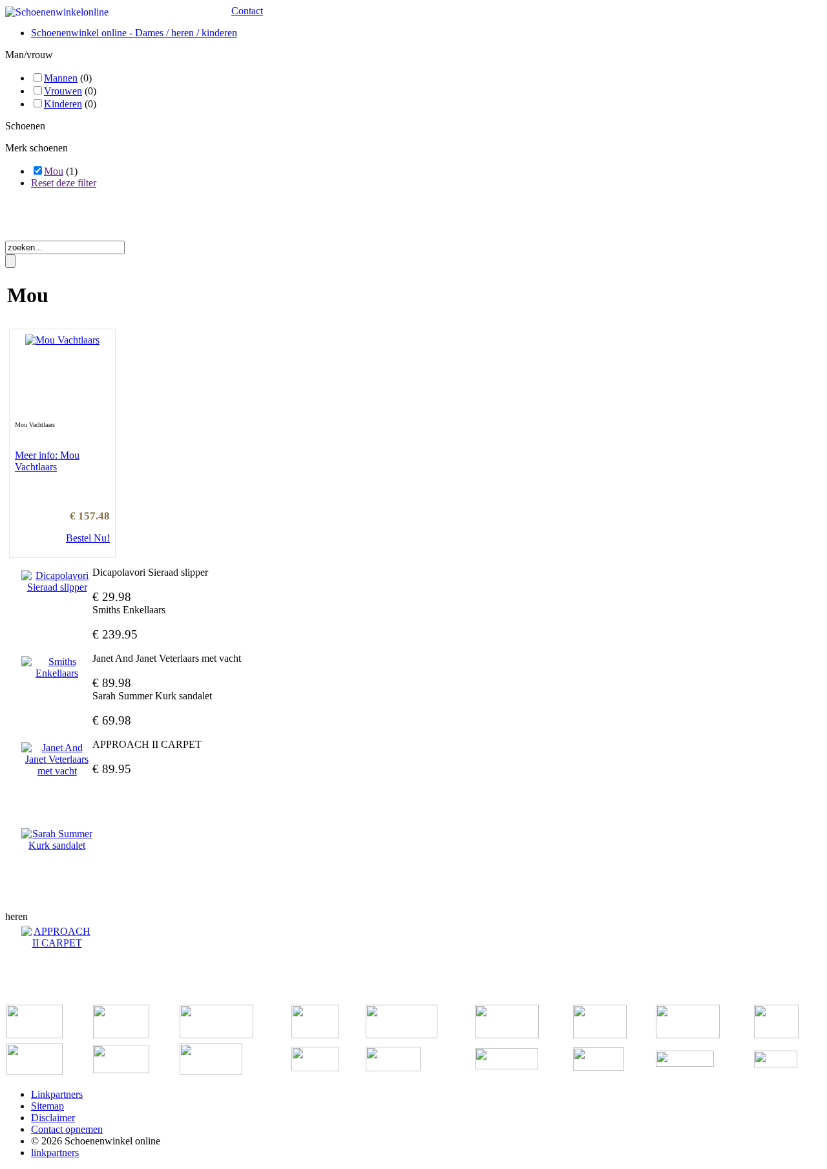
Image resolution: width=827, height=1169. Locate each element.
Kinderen (63, 103)
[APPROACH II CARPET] (56, 937)
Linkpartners (57, 1094)
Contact (247, 10)
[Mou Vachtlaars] (62, 339)
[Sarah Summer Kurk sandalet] (56, 839)
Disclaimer (53, 1117)
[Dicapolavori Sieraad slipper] (56, 581)
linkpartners (55, 1152)
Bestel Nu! (88, 537)
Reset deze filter (63, 182)
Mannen (61, 77)
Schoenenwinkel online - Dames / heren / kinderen (134, 32)
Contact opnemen (67, 1129)
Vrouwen (63, 90)
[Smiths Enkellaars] (56, 667)
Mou (53, 171)
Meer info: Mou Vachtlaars (47, 461)
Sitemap (47, 1105)
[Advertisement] (156, 218)
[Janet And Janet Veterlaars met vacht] (56, 759)
